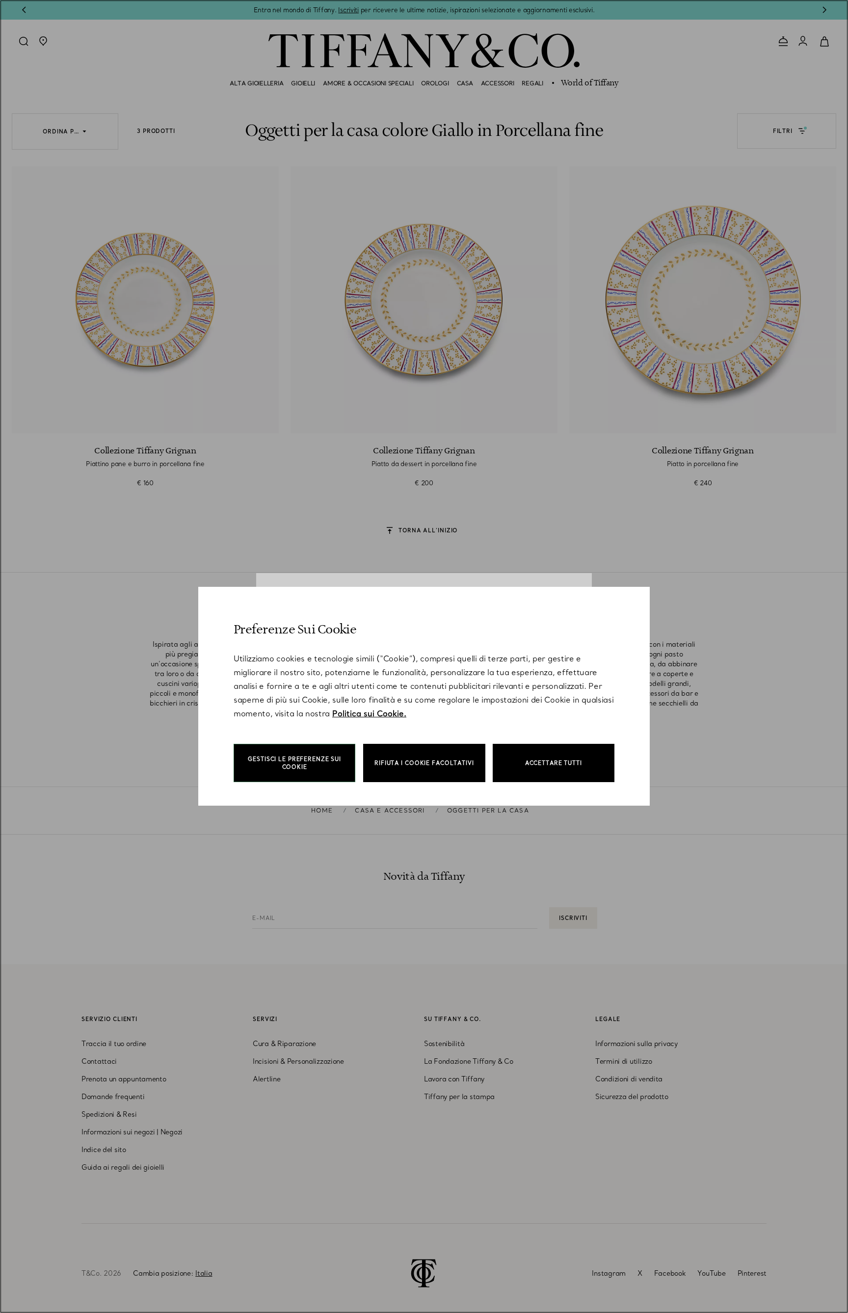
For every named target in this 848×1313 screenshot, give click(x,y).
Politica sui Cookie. (369, 713)
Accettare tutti (553, 763)
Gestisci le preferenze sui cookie (294, 763)
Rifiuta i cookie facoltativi (424, 763)
